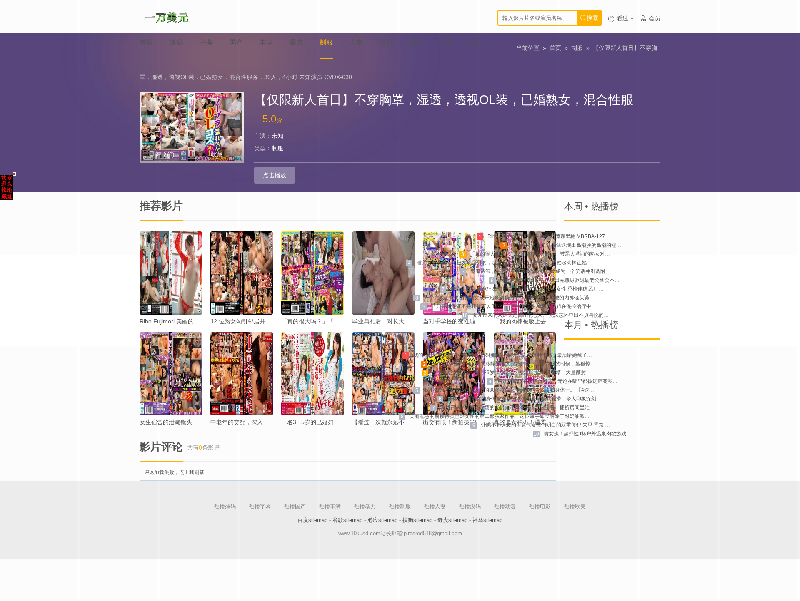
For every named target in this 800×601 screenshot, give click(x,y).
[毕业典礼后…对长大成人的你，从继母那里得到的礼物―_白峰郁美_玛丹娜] (383, 273)
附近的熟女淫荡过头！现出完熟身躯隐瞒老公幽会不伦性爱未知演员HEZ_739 (585, 280)
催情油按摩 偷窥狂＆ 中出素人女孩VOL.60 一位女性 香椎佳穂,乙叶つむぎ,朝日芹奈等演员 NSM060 (560, 289)
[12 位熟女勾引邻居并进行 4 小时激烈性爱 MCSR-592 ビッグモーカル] (241, 273)
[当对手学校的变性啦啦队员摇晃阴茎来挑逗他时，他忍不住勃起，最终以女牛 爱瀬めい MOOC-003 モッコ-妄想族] (454, 273)
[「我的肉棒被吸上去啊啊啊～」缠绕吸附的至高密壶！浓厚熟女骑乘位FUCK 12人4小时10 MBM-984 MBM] (525, 273)
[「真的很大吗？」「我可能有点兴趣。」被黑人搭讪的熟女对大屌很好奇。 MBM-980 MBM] (312, 273)
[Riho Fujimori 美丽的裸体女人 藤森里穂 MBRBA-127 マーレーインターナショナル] (171, 273)
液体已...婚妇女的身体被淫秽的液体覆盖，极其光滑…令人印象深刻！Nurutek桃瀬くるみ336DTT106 (559, 399)
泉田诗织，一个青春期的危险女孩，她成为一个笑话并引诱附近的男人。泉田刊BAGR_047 (570, 271)
